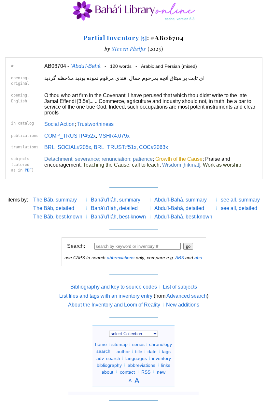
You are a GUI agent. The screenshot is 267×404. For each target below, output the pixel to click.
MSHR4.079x (114, 136)
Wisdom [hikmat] (181, 165)
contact (127, 371)
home (101, 344)
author (123, 351)
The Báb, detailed (53, 208)
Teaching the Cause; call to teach (121, 165)
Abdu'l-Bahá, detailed (179, 208)
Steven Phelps (129, 48)
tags (166, 351)
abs (198, 257)
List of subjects (180, 287)
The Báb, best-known (57, 216)
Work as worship (222, 165)
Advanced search (186, 296)
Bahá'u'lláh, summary (115, 199)
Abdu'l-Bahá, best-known (183, 216)
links (165, 364)
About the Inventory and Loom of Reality (114, 304)
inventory (161, 358)
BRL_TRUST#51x (115, 147)
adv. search (108, 358)
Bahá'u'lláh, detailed (114, 208)
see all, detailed (239, 208)
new (161, 371)
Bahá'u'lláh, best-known (118, 216)
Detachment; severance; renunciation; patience (98, 159)
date (152, 351)
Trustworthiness (95, 124)
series (138, 344)
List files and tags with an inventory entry (105, 296)
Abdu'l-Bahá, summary (180, 199)
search (103, 351)
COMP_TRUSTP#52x (70, 136)
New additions (182, 304)
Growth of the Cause (179, 159)
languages (136, 358)
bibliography (109, 364)
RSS (145, 371)
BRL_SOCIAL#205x (67, 147)
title (138, 351)
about (107, 371)
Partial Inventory (115, 37)
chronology (160, 344)
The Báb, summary (55, 199)
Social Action (59, 124)
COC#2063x (153, 147)
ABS (179, 257)
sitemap (119, 344)
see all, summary (240, 199)
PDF (28, 170)
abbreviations (120, 257)
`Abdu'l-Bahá (85, 66)
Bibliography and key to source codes (113, 287)
